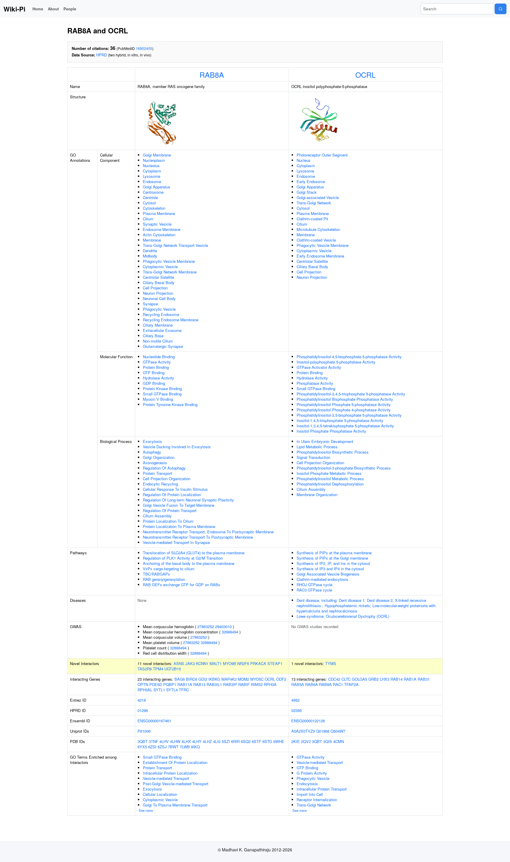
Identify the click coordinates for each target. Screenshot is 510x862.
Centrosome (153, 192)
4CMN (338, 741)
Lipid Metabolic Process (317, 446)
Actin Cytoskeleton (159, 234)
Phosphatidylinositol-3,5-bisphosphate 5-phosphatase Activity (349, 415)
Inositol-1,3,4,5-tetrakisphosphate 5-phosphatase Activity (345, 425)
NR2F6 (243, 663)
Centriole (150, 197)
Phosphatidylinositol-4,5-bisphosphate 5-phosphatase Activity (349, 356)
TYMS (330, 663)
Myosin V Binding (158, 399)
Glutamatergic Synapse (163, 346)
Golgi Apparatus (156, 187)
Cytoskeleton (154, 208)
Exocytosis (152, 441)
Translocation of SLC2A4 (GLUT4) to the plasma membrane (193, 552)
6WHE (278, 741)
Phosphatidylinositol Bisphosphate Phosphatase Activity (345, 399)
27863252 (205, 626)
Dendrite (150, 250)
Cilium (148, 218)
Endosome (152, 181)
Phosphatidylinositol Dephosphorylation (330, 484)
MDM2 (243, 679)
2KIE (295, 741)
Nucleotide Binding (159, 356)
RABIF (244, 684)
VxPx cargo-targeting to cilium (168, 568)
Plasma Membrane (159, 213)
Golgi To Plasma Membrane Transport (175, 805)
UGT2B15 (172, 669)
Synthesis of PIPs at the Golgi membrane (332, 558)
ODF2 (281, 679)
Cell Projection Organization (166, 478)
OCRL (365, 74)
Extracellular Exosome (162, 330)
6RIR (235, 741)
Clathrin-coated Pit (312, 218)
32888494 (230, 632)
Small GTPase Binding (162, 394)
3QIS (327, 741)
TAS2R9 (145, 669)
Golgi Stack (307, 192)
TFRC (184, 689)
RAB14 (396, 679)
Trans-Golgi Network (314, 203)
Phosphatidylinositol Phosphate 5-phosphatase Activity (344, 404)
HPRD (101, 55)
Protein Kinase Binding (162, 388)
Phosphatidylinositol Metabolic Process (330, 478)
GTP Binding (153, 372)
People (69, 9)
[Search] (500, 9)
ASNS (179, 663)
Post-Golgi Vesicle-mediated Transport (175, 783)
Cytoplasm (152, 171)
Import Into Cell (310, 794)
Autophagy (152, 452)
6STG (267, 741)
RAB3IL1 (214, 684)
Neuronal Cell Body (159, 298)
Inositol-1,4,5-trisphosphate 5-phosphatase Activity (340, 420)
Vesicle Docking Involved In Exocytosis (177, 446)
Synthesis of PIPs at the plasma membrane (334, 552)
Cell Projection (155, 288)
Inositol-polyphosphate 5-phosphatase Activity (336, 362)
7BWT (173, 746)
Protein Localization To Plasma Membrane (179, 526)
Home (37, 9)
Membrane (152, 240)
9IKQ (195, 746)
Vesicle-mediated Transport (166, 778)
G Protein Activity (312, 773)
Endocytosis (307, 783)
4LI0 (216, 741)
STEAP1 (274, 663)
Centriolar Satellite (158, 277)
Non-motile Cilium (158, 341)
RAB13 (199, 684)
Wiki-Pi (14, 9)
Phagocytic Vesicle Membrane (169, 261)
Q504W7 (338, 731)
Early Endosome (311, 181)
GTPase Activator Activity (319, 367)
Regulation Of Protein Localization (172, 494)
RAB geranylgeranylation (164, 579)
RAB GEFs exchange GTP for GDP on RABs (181, 584)
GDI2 (202, 679)
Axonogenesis (155, 462)
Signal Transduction (313, 457)
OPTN (143, 684)
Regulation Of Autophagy (164, 468)
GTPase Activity (157, 362)
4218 (142, 700)
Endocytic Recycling (160, 484)
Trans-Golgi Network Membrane (170, 272)
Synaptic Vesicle (157, 224)
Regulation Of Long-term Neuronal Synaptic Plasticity (188, 500)
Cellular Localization (160, 794)
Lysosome (151, 176)
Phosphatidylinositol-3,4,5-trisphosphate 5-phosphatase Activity (351, 394)
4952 (295, 700)
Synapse (150, 304)
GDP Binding (154, 383)
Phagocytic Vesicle (159, 309)
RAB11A (184, 684)
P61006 (144, 731)
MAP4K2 (229, 679)
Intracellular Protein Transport (322, 789)
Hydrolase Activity (158, 378)
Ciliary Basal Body (158, 282)
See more (146, 810)
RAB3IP (230, 684)
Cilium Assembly (157, 516)
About (53, 9)
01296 (143, 710)
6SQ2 (246, 741)
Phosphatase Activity (315, 383)
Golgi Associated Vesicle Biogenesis (328, 574)
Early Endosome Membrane (320, 256)
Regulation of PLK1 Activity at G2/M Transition (183, 558)
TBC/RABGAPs (156, 574)
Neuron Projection (158, 293)
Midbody (150, 256)
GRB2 (373, 679)
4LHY (197, 741)
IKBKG (214, 679)
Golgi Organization (158, 457)
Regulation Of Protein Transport (170, 510)
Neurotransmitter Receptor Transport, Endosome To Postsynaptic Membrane (208, 532)
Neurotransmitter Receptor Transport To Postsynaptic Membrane (198, 537)
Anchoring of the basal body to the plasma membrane (188, 563)
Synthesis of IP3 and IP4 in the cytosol (330, 568)
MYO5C (257, 679)
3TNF (153, 741)
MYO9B (229, 663)
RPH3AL (145, 689)
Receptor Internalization (317, 799)
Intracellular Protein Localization (170, 773)
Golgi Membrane (157, 155)
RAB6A (311, 684)
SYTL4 (172, 689)
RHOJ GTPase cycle (314, 584)
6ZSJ (162, 746)
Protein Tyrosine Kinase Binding (170, 404)
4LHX (186, 741)
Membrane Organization (317, 494)
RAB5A (297, 684)
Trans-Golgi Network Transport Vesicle (175, 245)
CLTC (346, 679)
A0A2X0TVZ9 (303, 731)
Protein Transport (157, 473)
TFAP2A (351, 684)
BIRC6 (191, 679)
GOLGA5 (359, 679)
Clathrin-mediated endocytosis (322, 579)
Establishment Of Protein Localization (175, 762)
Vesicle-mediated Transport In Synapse (176, 542)
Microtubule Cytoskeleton (318, 229)
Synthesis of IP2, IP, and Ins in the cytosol (333, 563)
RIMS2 (257, 684)
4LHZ (207, 741)
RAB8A (212, 74)
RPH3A (270, 684)
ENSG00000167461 (154, 721)
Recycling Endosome (161, 314)
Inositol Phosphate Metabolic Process (329, 473)
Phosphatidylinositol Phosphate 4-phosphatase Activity (344, 410)
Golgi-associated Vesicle (318, 197)
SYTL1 (159, 689)
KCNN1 (202, 663)
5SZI (226, 741)
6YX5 (142, 746)
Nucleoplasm (154, 160)
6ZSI (152, 746)
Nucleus (303, 160)
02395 (296, 710)
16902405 (144, 48)
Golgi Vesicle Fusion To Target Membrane (178, 505)
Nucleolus (151, 165)
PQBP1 (169, 684)
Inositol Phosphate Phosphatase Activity (331, 431)
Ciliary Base (153, 335)
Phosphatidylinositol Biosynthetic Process (333, 452)
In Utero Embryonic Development (325, 441)
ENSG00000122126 (308, 721)
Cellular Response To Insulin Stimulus (175, 489)
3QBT (143, 741)
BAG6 (179, 679)
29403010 (223, 626)
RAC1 (338, 684)
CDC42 (334, 679)
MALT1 (216, 663)
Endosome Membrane (161, 229)
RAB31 (424, 679)
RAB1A (410, 679)
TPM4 (158, 669)
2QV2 (306, 741)
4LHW (175, 741)
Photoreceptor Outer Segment (322, 155)
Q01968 (322, 731)
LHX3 (384, 679)
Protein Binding (156, 367)
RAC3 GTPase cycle (314, 590)
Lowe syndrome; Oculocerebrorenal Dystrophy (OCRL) (343, 616)
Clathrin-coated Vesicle (316, 240)
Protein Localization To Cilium (168, 521)
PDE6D (155, 684)
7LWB (185, 746)
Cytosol (149, 203)
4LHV (164, 741)
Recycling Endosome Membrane (170, 319)
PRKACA (258, 663)
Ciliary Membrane (158, 325)
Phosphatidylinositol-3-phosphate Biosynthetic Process (344, 468)
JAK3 (190, 663)
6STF (256, 741)
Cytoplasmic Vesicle (160, 266)
